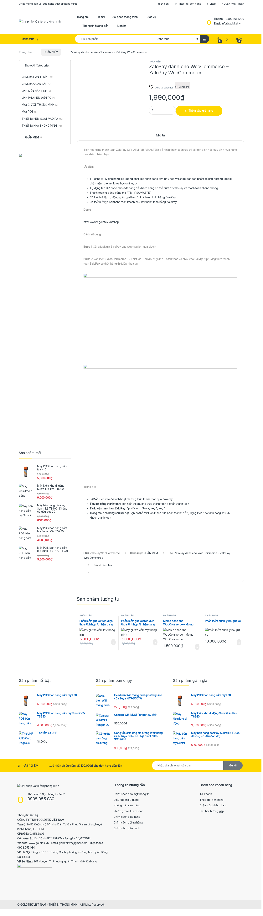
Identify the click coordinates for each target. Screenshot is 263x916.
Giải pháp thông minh (125, 17)
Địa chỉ (165, 3)
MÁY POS (29, 111)
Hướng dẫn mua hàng (127, 805)
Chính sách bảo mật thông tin (131, 794)
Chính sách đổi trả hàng (128, 822)
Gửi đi (233, 765)
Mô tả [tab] (160, 135)
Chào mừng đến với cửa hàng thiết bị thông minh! (48, 3)
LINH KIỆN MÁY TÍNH (36, 90)
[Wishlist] (227, 39)
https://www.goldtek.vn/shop (101, 222)
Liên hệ (121, 25)
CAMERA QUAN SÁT (36, 83)
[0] (218, 39)
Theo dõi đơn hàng (189, 3)
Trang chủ (83, 17)
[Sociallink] (19, 885)
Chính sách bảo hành (127, 828)
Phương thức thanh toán (128, 811)
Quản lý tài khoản (234, 3)
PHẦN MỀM (51, 52)
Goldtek (107, 565)
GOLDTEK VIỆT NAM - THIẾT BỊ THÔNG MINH (48, 904)
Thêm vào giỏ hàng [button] (112, 642)
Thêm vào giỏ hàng (200, 110)
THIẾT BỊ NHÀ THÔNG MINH (42, 125)
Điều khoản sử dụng (126, 799)
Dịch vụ (151, 17)
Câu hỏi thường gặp (212, 811)
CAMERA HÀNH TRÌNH (37, 76)
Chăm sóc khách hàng (213, 805)
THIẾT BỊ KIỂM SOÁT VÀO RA (42, 118)
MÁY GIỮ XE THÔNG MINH (40, 104)
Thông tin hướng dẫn (95, 25)
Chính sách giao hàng (127, 816)
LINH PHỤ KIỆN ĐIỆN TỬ (38, 97)
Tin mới (100, 17)
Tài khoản (206, 794)
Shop (213, 3)
